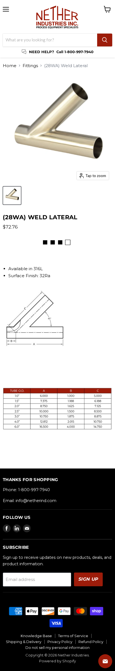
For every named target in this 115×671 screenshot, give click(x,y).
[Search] (104, 40)
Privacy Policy (59, 641)
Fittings (30, 65)
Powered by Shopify (57, 661)
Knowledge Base (36, 636)
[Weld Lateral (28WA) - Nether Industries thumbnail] (12, 195)
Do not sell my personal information (57, 647)
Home (9, 65)
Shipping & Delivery (23, 641)
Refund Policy (90, 641)
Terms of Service (73, 636)
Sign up (88, 579)
